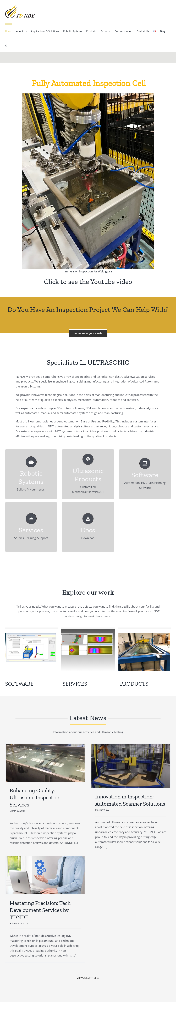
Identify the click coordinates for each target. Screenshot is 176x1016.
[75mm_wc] (87, 634)
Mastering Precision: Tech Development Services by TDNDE (40, 910)
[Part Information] (31, 634)
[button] (6, 45)
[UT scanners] (144, 634)
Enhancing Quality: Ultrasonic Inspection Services (35, 797)
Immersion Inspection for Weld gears (88, 271)
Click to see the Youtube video (88, 281)
